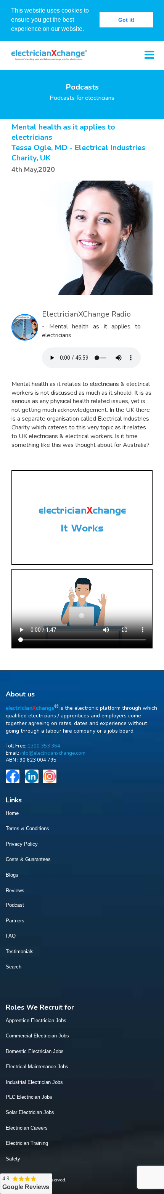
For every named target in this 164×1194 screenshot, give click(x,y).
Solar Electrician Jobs (30, 1112)
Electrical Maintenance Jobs (37, 1066)
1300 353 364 (43, 746)
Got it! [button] (126, 20)
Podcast (15, 905)
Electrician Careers (27, 1128)
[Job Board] (46, 54)
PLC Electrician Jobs (29, 1097)
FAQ (11, 936)
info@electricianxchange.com (52, 753)
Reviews (15, 890)
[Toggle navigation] (149, 55)
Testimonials (20, 951)
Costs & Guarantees (28, 859)
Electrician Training (27, 1143)
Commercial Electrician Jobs (37, 1036)
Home (12, 813)
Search (13, 967)
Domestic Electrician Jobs (35, 1051)
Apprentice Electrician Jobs (36, 1020)
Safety (13, 1159)
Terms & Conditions (27, 828)
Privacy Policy (22, 844)
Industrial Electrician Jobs (34, 1082)
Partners (15, 921)
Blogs (12, 875)
